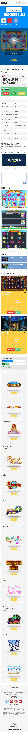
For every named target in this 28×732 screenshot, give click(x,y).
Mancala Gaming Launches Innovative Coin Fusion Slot (16, 258)
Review (21, 94)
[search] (16, 3)
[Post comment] (24, 183)
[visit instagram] (16, 701)
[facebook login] (16, 10)
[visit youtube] (20, 701)
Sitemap (13, 728)
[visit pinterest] (11, 701)
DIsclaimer (14, 724)
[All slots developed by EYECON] (14, 60)
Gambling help (14, 705)
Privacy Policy (13, 723)
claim (6, 94)
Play (14, 393)
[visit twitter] (7, 701)
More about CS (14, 696)
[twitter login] (19, 10)
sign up (15, 8)
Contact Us (15, 687)
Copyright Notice (13, 726)
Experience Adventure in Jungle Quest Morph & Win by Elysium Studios (17, 266)
